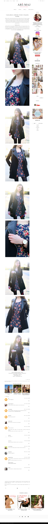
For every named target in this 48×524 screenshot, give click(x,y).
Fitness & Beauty (30, 9)
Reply (28, 406)
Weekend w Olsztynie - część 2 (8, 393)
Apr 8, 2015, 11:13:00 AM (27, 446)
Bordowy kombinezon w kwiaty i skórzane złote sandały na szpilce (26, 394)
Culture (20, 9)
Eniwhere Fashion (10, 457)
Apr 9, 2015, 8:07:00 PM (27, 467)
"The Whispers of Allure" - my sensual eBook (24, 509)
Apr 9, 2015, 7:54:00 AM (27, 457)
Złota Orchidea (10, 446)
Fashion (15, 9)
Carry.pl (28, 19)
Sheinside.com (24, 373)
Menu (34, 123)
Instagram (39, 30)
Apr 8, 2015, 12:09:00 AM (27, 426)
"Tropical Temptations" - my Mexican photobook (37, 509)
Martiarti (9, 435)
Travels (24, 9)
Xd (8, 426)
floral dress (6, 381)
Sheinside (9, 381)
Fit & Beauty (37, 127)
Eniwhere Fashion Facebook (12, 463)
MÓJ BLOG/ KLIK (17, 411)
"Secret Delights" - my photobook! (10, 509)
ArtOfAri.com (37, 120)
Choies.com (20, 374)
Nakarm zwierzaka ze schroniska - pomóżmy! (17, 393)
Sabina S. (9, 467)
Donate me (37, 55)
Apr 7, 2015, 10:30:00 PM (27, 415)
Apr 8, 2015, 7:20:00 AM (27, 435)
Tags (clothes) (40, 123)
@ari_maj (37, 36)
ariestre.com (37, 53)
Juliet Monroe (10, 409)
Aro (8, 398)
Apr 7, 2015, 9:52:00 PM (27, 403)
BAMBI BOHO (9, 415)
